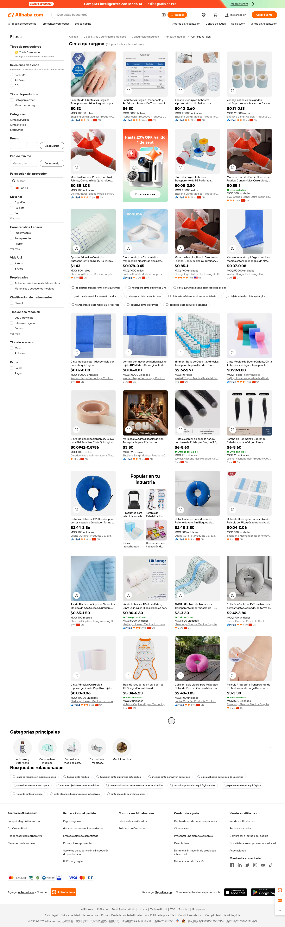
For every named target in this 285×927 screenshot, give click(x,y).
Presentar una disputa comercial (193, 835)
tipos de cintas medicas (29, 794)
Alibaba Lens (26, 892)
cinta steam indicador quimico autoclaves (77, 794)
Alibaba (73, 36)
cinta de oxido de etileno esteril (128, 794)
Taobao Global (158, 909)
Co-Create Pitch (18, 828)
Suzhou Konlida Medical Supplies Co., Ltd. (145, 274)
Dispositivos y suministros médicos (105, 36)
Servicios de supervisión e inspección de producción (86, 852)
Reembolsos (181, 843)
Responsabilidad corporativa (25, 835)
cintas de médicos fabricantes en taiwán (194, 296)
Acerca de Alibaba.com (22, 812)
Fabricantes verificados (133, 821)
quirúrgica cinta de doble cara (144, 296)
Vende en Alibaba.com (243, 821)
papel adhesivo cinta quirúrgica (243, 785)
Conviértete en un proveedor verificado (253, 843)
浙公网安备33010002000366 (206, 921)
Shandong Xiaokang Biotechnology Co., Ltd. (249, 535)
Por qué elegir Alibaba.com (24, 821)
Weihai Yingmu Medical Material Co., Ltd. (197, 378)
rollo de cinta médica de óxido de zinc (96, 296)
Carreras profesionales (21, 843)
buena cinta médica (78, 777)
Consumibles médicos (145, 36)
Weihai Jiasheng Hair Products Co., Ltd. (197, 458)
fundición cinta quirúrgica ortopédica (120, 777)
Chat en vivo (181, 828)
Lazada (142, 909)
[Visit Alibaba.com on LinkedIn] (239, 865)
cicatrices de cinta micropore (32, 785)
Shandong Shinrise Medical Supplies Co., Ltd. (93, 274)
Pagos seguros (72, 821)
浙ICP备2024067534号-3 (241, 921)
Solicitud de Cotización (132, 828)
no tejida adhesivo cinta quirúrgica (246, 296)
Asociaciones (238, 850)
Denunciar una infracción (189, 861)
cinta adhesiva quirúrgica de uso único (222, 777)
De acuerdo (52, 145)
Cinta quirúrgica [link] (201, 36)
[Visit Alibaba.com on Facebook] (232, 865)
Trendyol (184, 909)
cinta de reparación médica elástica (36, 777)
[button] (163, 14)
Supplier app (163, 892)
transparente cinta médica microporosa (97, 304)
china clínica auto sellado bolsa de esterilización (136, 785)
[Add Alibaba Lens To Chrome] (63, 892)
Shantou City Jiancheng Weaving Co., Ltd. (93, 621)
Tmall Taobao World (123, 909)
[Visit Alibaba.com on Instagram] (255, 865)
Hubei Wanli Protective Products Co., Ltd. (145, 116)
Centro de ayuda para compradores (195, 821)
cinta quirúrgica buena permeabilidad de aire (201, 287)
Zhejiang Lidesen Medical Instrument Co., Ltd (145, 624)
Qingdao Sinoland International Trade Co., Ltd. (93, 455)
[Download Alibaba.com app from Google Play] (264, 892)
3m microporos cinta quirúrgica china (194, 785)
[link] (280, 890)
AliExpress (87, 909)
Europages (198, 909)
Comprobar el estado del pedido (249, 835)
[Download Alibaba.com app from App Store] (235, 892)
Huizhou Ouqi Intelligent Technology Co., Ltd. (145, 704)
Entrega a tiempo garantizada (80, 835)
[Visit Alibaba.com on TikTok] (270, 865)
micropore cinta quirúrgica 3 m (149, 287)
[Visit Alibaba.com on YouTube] (263, 865)
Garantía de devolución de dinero (83, 828)
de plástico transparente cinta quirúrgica (98, 287)
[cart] (216, 15)
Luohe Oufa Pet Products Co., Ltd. (91, 535)
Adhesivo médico (175, 36)
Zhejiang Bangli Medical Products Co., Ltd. (93, 116)
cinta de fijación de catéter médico (79, 785)
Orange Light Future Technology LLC (197, 274)
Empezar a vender (240, 828)
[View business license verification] (177, 921)
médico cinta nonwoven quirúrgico (171, 777)
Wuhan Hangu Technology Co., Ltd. (248, 274)
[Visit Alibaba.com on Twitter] (247, 865)
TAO (172, 909)
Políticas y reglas (73, 861)
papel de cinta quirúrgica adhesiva (188, 304)
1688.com (103, 909)
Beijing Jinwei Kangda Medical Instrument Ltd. (93, 193)
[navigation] (37, 379)
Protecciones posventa (77, 843)
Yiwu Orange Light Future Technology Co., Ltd (249, 196)
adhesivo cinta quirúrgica (144, 304)
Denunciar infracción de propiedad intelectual (195, 852)
